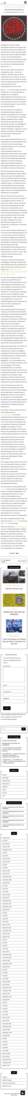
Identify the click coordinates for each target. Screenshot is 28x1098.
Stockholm (15, 521)
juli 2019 (4, 1002)
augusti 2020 (6, 967)
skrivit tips (4, 489)
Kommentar (7, 666)
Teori (3, 796)
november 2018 (6, 1026)
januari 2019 (5, 1020)
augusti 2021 (5, 937)
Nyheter (12, 7)
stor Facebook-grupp (21, 526)
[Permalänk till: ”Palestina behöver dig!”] (14, 576)
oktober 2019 (6, 994)
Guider (4, 790)
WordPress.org (6, 1086)
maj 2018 (4, 1044)
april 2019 (5, 1011)
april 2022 (5, 919)
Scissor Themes (13, 1093)
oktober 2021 (6, 934)
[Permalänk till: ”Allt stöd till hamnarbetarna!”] (14, 28)
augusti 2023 (6, 883)
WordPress (14, 1095)
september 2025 (7, 850)
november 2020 (6, 957)
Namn (5, 685)
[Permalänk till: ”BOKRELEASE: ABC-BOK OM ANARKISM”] (14, 600)
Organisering (21, 7)
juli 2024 (4, 865)
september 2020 (7, 964)
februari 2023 (6, 895)
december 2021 (6, 928)
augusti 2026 (6, 838)
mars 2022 (5, 922)
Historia (4, 793)
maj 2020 (4, 976)
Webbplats (6, 698)
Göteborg (6, 523)
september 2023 (7, 880)
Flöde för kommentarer (9, 1083)
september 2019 (6, 997)
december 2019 (6, 987)
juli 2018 (4, 1038)
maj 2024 (4, 868)
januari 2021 (5, 952)
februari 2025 (6, 859)
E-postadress (7, 692)
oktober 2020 (6, 961)
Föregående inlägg (6, 561)
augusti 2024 (6, 862)
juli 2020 (4, 969)
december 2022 (6, 901)
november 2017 (6, 1062)
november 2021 (6, 931)
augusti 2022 (6, 910)
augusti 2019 (5, 999)
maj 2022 (4, 916)
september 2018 (6, 1032)
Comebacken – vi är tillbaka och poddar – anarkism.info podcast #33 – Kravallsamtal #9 (13, 761)
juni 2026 (4, 841)
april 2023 (5, 889)
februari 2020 (6, 982)
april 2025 (5, 856)
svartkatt (8, 12)
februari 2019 (6, 1017)
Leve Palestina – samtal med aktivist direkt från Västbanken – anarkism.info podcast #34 (13, 755)
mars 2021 (5, 949)
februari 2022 (6, 925)
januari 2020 (5, 984)
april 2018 (5, 1047)
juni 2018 (4, 1041)
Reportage (5, 778)
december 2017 (6, 1059)
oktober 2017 (6, 1065)
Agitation (6, 7)
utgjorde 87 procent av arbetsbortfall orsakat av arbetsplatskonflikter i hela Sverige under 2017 (14, 272)
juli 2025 (4, 853)
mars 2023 (5, 892)
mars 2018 (5, 1050)
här (10, 66)
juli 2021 (4, 940)
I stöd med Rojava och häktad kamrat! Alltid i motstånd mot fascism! (14, 641)
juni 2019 (4, 1005)
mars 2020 (5, 979)
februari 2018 (6, 1053)
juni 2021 (4, 942)
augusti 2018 (5, 1035)
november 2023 (6, 877)
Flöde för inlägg (6, 1080)
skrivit (7, 90)
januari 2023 (5, 898)
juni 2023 (4, 886)
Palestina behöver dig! (14, 588)
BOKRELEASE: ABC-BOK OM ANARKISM (14, 613)
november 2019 (6, 990)
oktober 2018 (6, 1029)
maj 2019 (4, 1009)
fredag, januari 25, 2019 (18, 12)
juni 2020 (4, 972)
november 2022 (6, 904)
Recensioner (5, 784)
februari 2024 (6, 871)
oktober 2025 (6, 847)
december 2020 (6, 954)
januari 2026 (5, 844)
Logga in (4, 1077)
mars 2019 (5, 1014)
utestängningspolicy (7, 415)
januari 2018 (5, 1056)
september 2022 (7, 907)
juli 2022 (4, 913)
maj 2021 (4, 946)
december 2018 (6, 1024)
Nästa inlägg (21, 561)
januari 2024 (5, 874)
